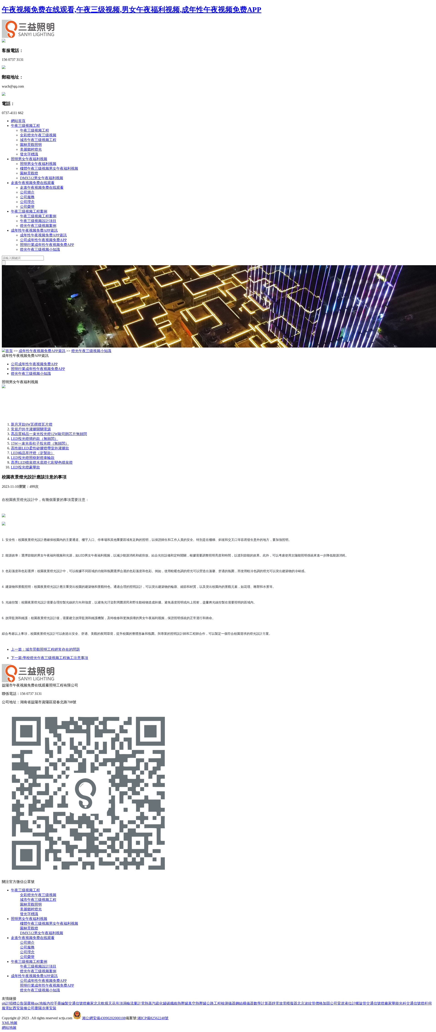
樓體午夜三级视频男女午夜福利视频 (49, 168)
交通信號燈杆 (417, 1003)
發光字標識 (29, 154)
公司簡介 (27, 192)
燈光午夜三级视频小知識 (40, 249)
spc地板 (41, 1003)
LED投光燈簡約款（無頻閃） (34, 439)
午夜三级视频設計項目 (38, 221)
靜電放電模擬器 (284, 1003)
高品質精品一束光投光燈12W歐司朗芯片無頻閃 (49, 434)
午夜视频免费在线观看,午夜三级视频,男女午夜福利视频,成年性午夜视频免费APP (131, 9)
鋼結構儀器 (244, 1003)
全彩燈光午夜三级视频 (38, 135)
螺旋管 (360, 1003)
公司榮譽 (27, 206)
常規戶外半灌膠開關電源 (31, 429)
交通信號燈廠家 (81, 1003)
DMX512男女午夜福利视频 (41, 178)
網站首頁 (18, 121)
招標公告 (16, 1003)
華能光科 (399, 1003)
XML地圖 (9, 1023)
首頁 (9, 351)
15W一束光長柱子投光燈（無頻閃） (40, 443)
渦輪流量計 (132, 1003)
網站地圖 (9, 1028)
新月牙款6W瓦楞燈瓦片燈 (31, 424)
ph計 (5, 1003)
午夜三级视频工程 (25, 125)
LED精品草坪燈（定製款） (32, 453)
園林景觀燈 (29, 173)
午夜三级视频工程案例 (29, 211)
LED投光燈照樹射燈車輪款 (32, 458)
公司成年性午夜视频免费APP (43, 240)
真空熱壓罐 (197, 1003)
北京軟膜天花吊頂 (108, 1003)
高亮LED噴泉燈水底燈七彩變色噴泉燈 (42, 462)
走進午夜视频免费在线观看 (32, 183)
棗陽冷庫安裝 (45, 1008)
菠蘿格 (29, 1003)
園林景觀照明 (31, 145)
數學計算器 (263, 1003)
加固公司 (330, 1003)
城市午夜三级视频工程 (38, 140)
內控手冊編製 (57, 1003)
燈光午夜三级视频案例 (38, 226)
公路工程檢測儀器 (220, 1003)
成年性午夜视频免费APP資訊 (34, 230)
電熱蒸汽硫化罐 (153, 1003)
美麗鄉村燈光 (31, 149)
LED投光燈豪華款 (25, 467)
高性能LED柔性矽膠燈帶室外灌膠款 (40, 448)
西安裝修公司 (24, 1008)
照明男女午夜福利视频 (29, 159)
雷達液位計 (346, 1003)
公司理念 (27, 202)
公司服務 (27, 197)
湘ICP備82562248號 (152, 1018)
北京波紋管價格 (310, 1003)
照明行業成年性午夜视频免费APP (47, 245)
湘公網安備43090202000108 (104, 1018)
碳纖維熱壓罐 (177, 1003)
